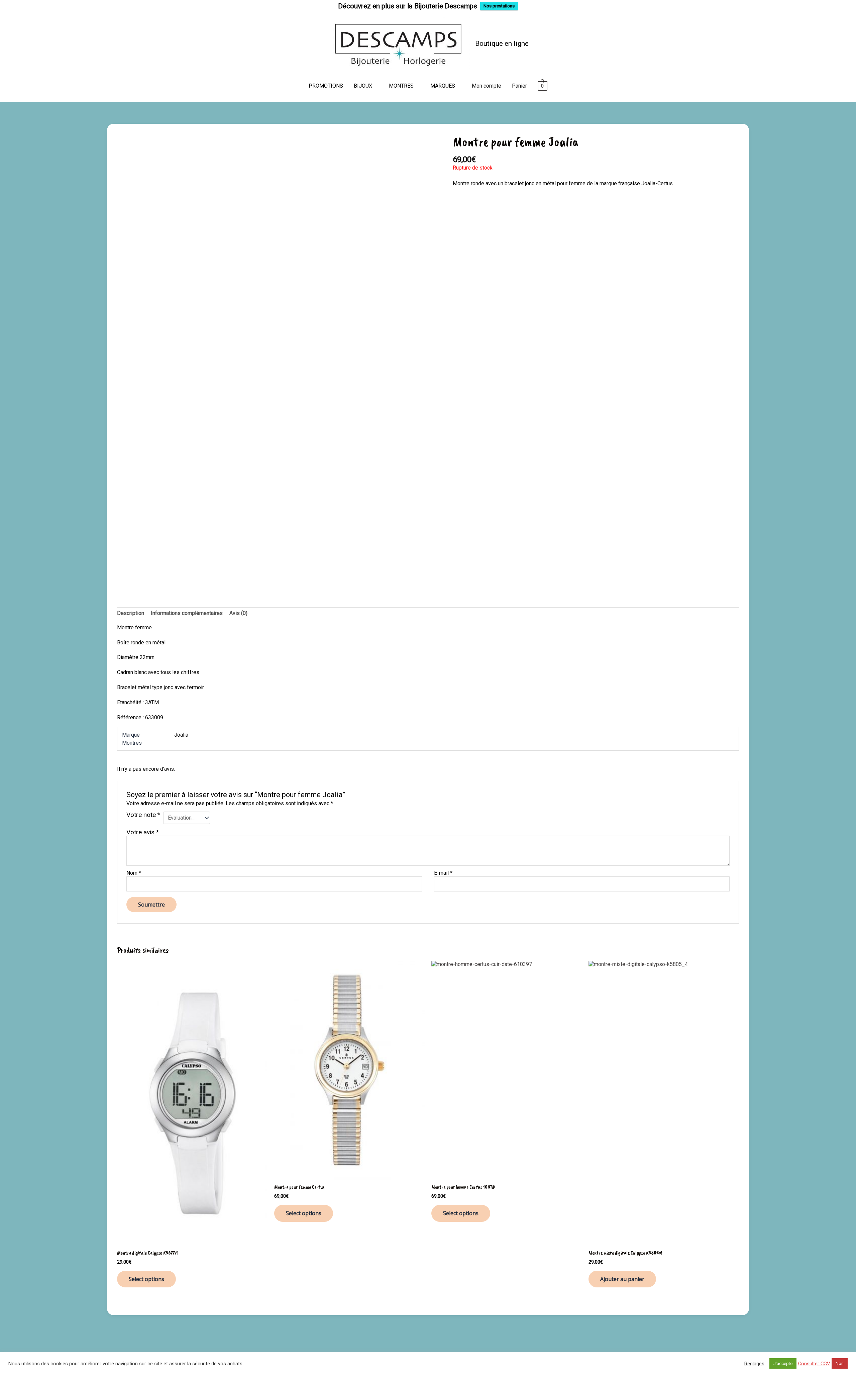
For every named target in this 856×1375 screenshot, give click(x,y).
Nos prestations (499, 5)
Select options (146, 1279)
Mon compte (486, 86)
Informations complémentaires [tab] (187, 613)
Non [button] (840, 1363)
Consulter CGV (814, 1364)
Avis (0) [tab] (238, 613)
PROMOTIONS (326, 86)
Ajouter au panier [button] (622, 1279)
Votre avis (142, 832)
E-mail (443, 873)
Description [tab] (130, 613)
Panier (519, 86)
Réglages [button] (754, 1364)
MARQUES (442, 86)
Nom (133, 873)
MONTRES (401, 86)
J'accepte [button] (782, 1363)
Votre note (143, 815)
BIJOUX (363, 86)
